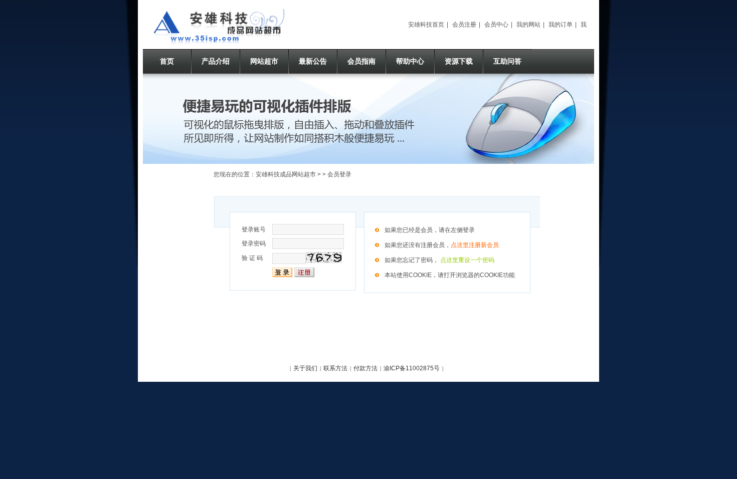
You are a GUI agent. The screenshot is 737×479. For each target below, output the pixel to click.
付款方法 (365, 368)
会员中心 (496, 24)
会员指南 (361, 61)
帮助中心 (410, 61)
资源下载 (459, 61)
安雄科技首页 (426, 24)
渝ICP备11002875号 (412, 368)
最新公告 (313, 61)
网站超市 (264, 61)
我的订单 (560, 24)
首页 (167, 61)
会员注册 (464, 24)
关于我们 (305, 368)
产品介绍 (216, 61)
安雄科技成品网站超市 (286, 174)
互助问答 (507, 61)
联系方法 (335, 368)
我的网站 (528, 24)
